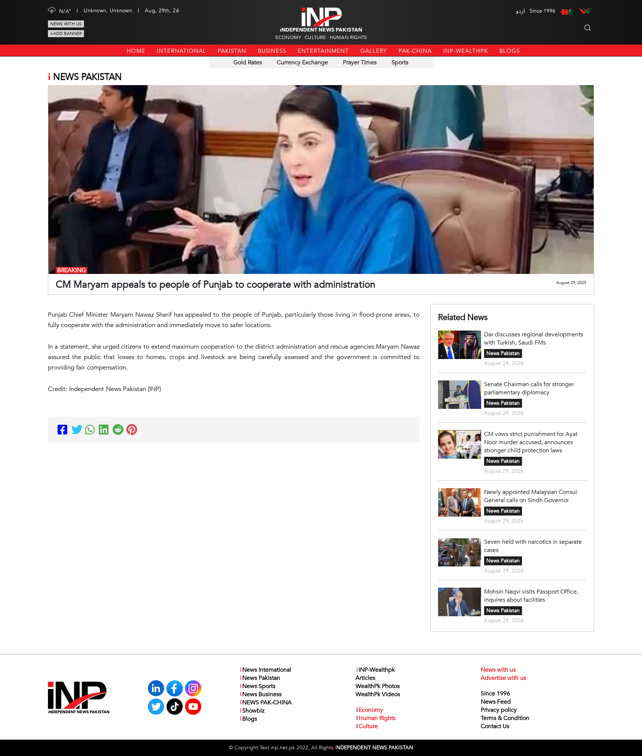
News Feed (496, 702)
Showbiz (252, 711)
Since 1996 (495, 693)
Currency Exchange (302, 62)
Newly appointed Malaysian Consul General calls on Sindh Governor (530, 496)
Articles (365, 678)
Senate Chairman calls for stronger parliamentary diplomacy (529, 388)
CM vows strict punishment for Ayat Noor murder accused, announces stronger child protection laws (530, 442)
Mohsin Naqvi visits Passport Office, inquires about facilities (531, 596)
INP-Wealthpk (465, 51)
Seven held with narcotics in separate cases (533, 546)
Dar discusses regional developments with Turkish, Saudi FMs (533, 338)
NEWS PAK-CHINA (266, 702)
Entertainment (323, 51)
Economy (288, 37)
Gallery (373, 51)
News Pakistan (503, 353)
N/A (65, 10)
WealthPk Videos (378, 694)
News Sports (257, 686)
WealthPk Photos (378, 686)
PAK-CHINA (415, 51)
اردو (520, 10)
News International (265, 670)
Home (136, 51)
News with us (66, 24)
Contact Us (495, 726)
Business (272, 51)
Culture (315, 37)
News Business (261, 694)
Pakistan (232, 51)
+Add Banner (66, 33)
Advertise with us (503, 678)
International (181, 51)
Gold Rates (247, 62)
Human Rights (348, 37)
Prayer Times (360, 62)
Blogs (509, 51)
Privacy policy (499, 710)
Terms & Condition (505, 718)
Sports (400, 62)
